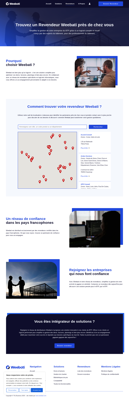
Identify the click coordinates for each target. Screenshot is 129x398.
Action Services (86, 156)
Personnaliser (12, 390)
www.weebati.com (41, 395)
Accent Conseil (86, 135)
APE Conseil (85, 184)
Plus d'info (84, 148)
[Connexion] (90, 3)
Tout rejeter (24, 390)
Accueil (48, 4)
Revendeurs (70, 4)
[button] (63, 167)
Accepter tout (37, 390)
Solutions (58, 4)
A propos (81, 4)
